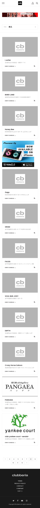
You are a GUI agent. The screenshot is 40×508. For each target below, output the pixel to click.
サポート (20, 491)
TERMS (20, 481)
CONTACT (20, 486)
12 (22, 463)
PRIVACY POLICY (20, 483)
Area (5, 27)
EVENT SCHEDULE (9, 66)
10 (13, 463)
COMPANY (20, 488)
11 (17, 463)
